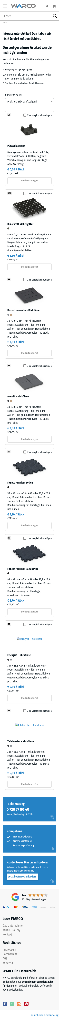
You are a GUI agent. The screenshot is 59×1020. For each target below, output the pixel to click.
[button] (6, 6)
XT (9, 452)
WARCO (6, 22)
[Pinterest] (26, 1004)
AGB (5, 958)
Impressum (9, 949)
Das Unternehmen (13, 925)
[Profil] (47, 5)
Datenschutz (10, 954)
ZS (9, 115)
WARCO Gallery (11, 930)
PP (9, 279)
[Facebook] (4, 1004)
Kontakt (7, 934)
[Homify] (12, 1004)
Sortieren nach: (13, 94)
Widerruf (8, 963)
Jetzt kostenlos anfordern (22, 876)
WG (9, 193)
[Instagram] (19, 1004)
